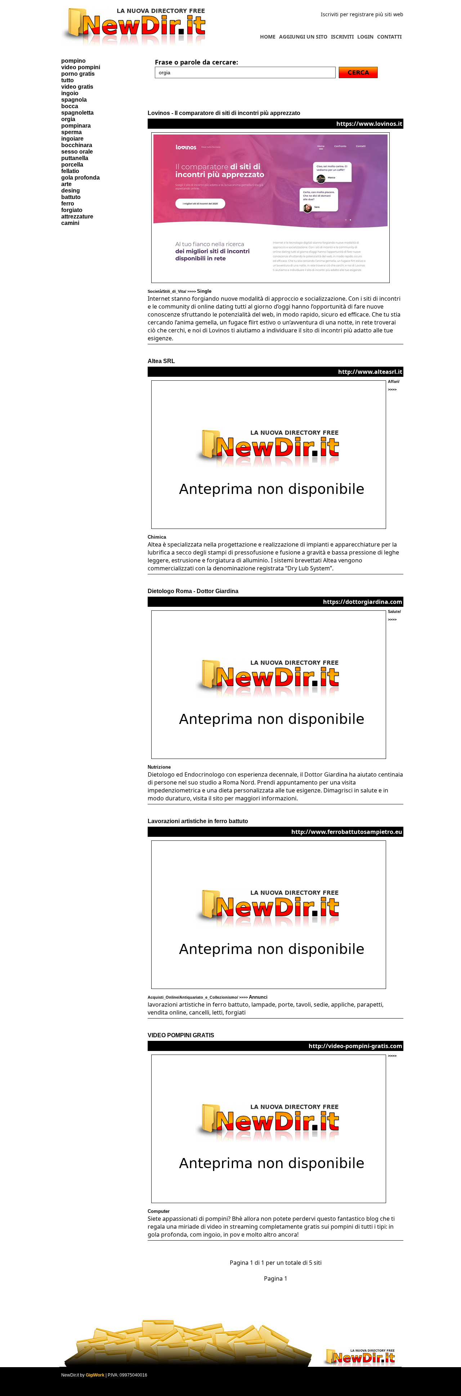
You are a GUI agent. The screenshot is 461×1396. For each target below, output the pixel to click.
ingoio (70, 93)
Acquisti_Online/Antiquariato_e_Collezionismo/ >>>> (208, 997)
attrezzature (77, 216)
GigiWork (95, 1375)
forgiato (71, 210)
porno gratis (78, 74)
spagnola (74, 100)
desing (70, 190)
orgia (68, 119)
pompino (73, 61)
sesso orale (77, 152)
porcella (72, 165)
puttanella (74, 158)
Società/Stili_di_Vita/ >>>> (179, 291)
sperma (71, 132)
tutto (67, 80)
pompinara (76, 126)
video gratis (77, 87)
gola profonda (80, 177)
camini (70, 223)
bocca (69, 106)
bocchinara (76, 145)
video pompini (80, 67)
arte (66, 184)
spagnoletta (77, 113)
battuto (71, 197)
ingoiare (72, 139)
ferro (67, 203)
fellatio (70, 171)
